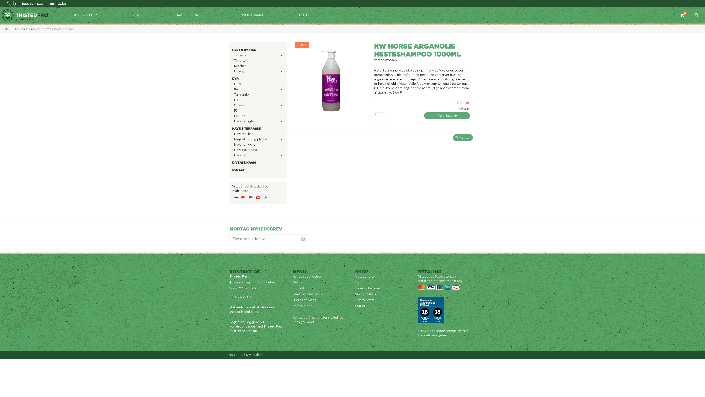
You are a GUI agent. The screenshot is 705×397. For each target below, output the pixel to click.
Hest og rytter (365, 276)
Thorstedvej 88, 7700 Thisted (253, 282)
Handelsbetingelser (306, 276)
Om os (297, 282)
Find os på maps (304, 300)
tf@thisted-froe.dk (243, 331)
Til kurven (462, 137)
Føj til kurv (446, 115)
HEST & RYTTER (85, 15)
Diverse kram (251, 15)
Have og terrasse (367, 288)
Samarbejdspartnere (307, 294)
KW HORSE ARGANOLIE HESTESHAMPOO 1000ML (44, 29)
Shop (8, 29)
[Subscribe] (303, 239)
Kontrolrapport (303, 306)
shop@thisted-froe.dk (245, 312)
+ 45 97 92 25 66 (244, 288)
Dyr (136, 15)
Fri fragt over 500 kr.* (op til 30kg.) (43, 4)
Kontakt (298, 288)
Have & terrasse (189, 15)
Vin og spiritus (365, 294)
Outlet (305, 15)
